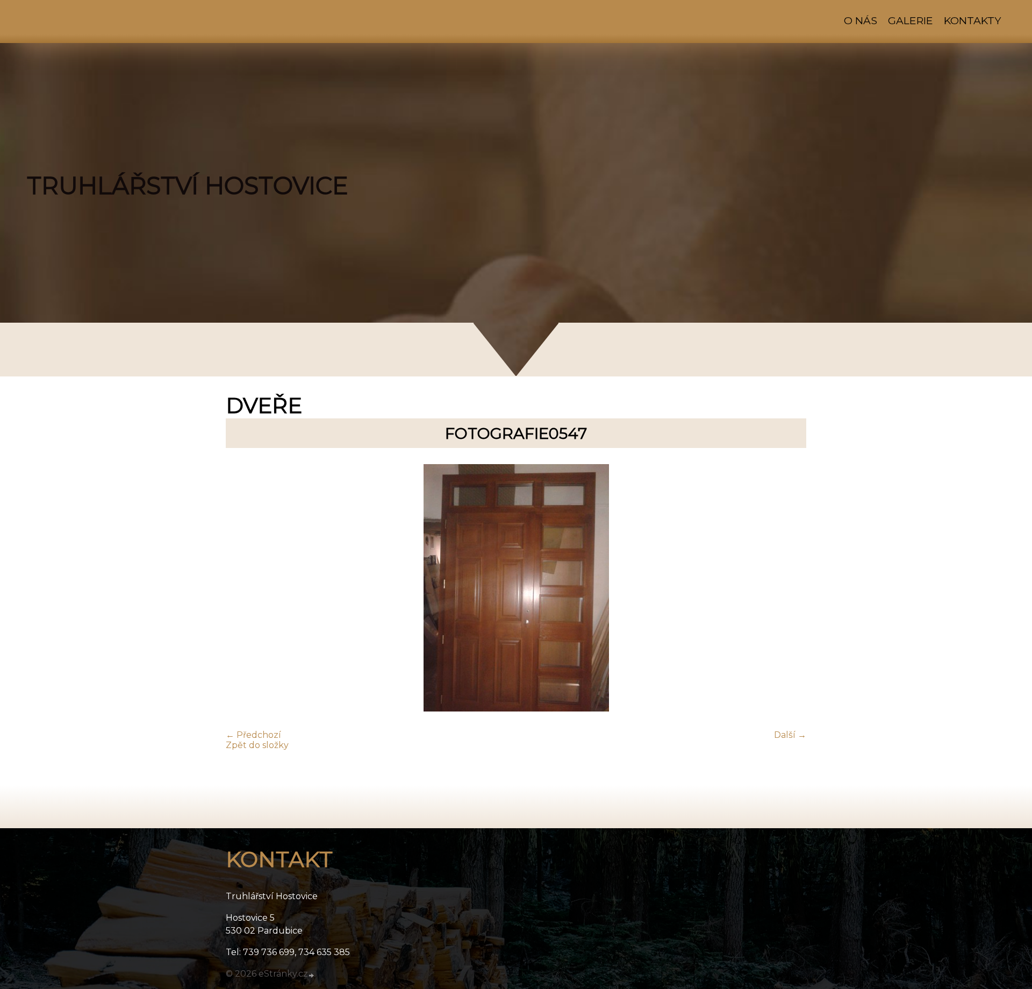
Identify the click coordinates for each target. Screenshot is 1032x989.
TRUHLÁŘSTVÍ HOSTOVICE (187, 185)
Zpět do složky (257, 745)
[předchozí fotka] (243, 589)
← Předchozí (253, 735)
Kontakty (972, 20)
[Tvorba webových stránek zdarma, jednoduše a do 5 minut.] (312, 975)
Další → (790, 735)
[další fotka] (789, 589)
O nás (860, 20)
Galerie (910, 20)
